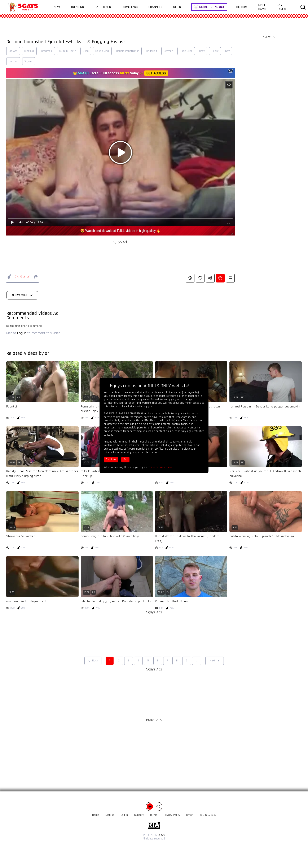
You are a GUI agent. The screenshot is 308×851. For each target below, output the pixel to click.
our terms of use (161, 467)
